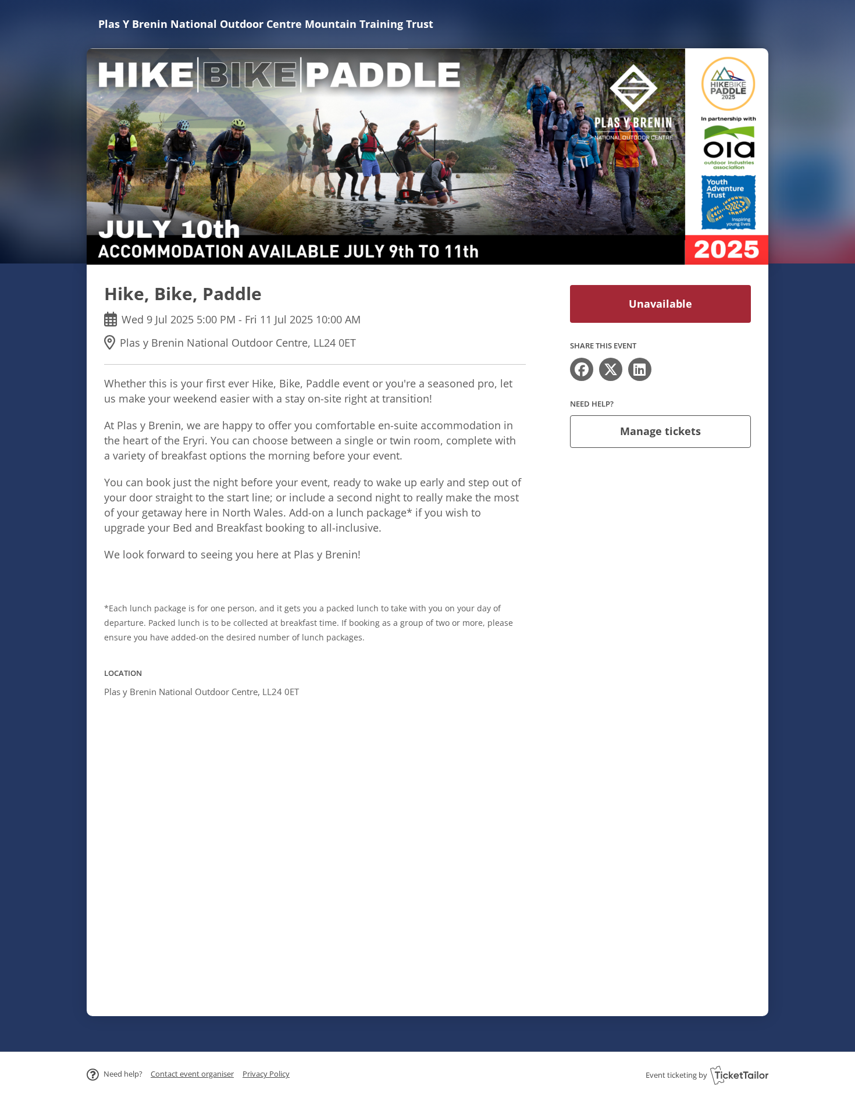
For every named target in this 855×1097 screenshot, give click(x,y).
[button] (192, 1073)
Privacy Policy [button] (266, 1073)
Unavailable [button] (660, 304)
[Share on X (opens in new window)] (610, 369)
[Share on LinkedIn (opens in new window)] (639, 369)
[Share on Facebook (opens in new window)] (581, 369)
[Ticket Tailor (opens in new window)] (739, 1075)
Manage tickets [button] (660, 431)
